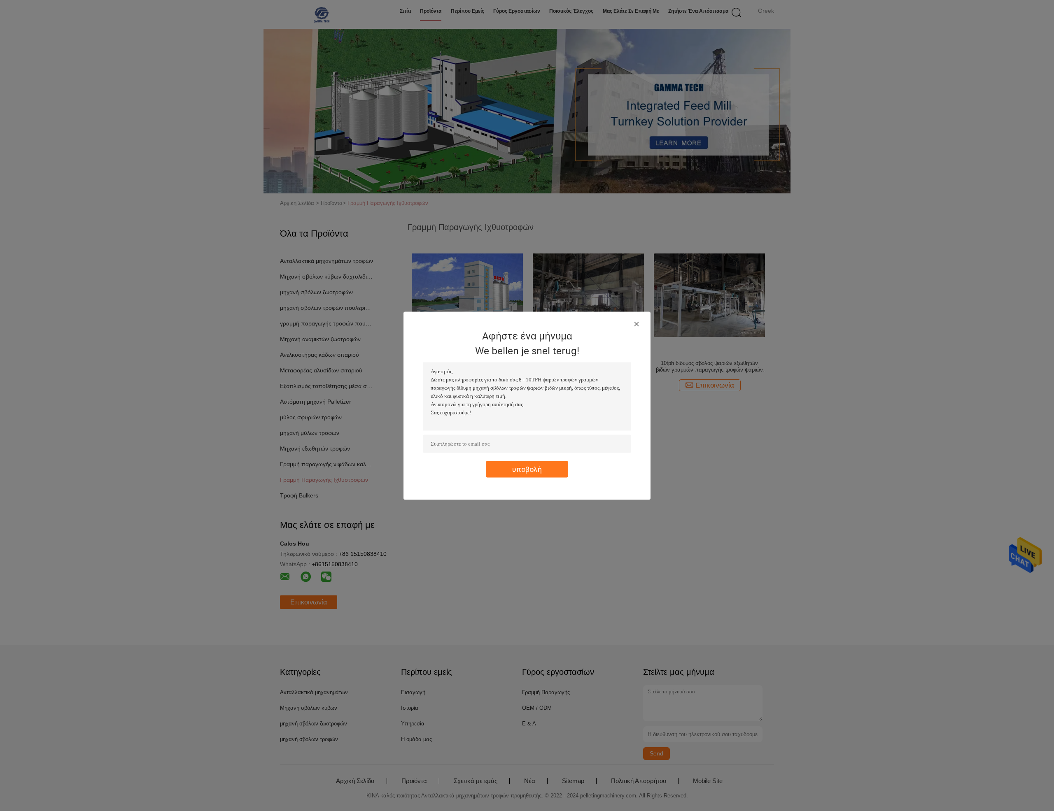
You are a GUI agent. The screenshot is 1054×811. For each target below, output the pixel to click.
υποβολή (527, 469)
